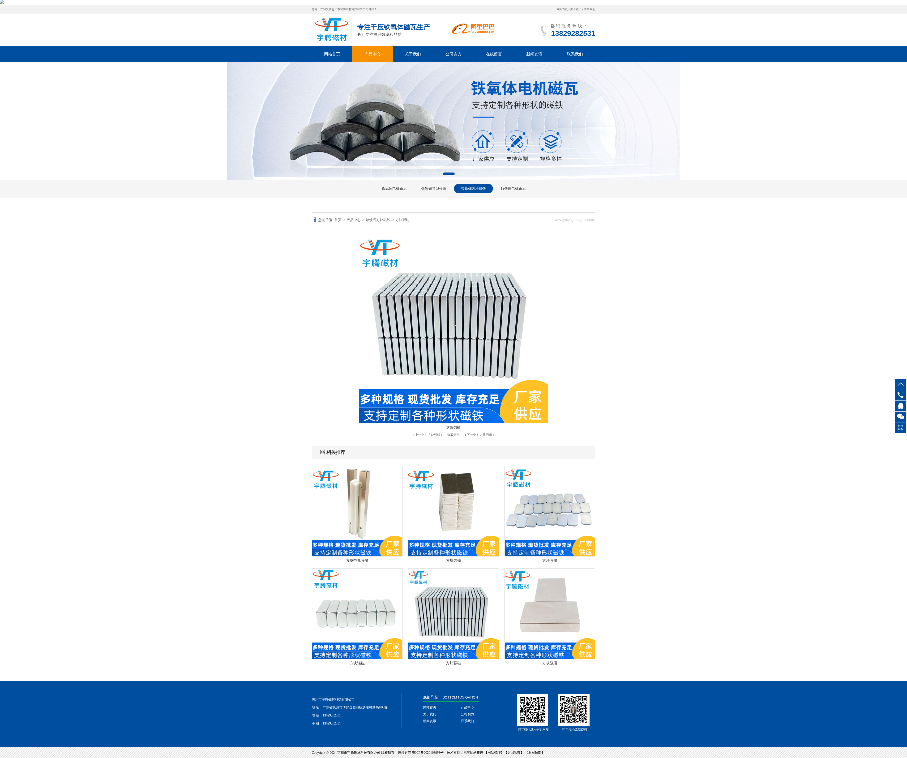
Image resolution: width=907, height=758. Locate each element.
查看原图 (453, 435)
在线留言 (494, 54)
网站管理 (494, 752)
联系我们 (589, 9)
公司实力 (453, 54)
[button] (444, 174)
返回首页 (562, 9)
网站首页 (332, 54)
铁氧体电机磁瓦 (394, 188)
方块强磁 (428, 435)
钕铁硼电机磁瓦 (513, 188)
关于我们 (576, 9)
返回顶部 (514, 752)
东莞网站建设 (473, 752)
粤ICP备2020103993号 (428, 752)
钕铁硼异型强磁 (433, 188)
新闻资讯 (534, 54)
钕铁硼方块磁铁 (473, 188)
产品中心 (372, 54)
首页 (338, 220)
